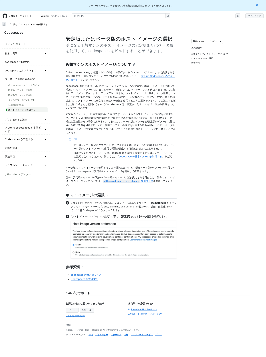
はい (74, 310)
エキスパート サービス (142, 334)
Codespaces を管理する (84, 279)
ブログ (158, 334)
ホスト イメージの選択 (85, 195)
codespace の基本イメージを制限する (140, 156)
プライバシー (101, 334)
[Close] (257, 5)
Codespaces (13, 32)
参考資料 (73, 267)
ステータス (116, 334)
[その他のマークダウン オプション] (220, 41)
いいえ (88, 310)
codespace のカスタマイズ (86, 274)
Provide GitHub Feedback (144, 309)
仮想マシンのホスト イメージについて (99, 64)
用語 (91, 334)
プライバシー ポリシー (75, 315)
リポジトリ (128, 181)
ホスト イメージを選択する (34, 24)
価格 (126, 334)
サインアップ (254, 15)
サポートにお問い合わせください (147, 313)
